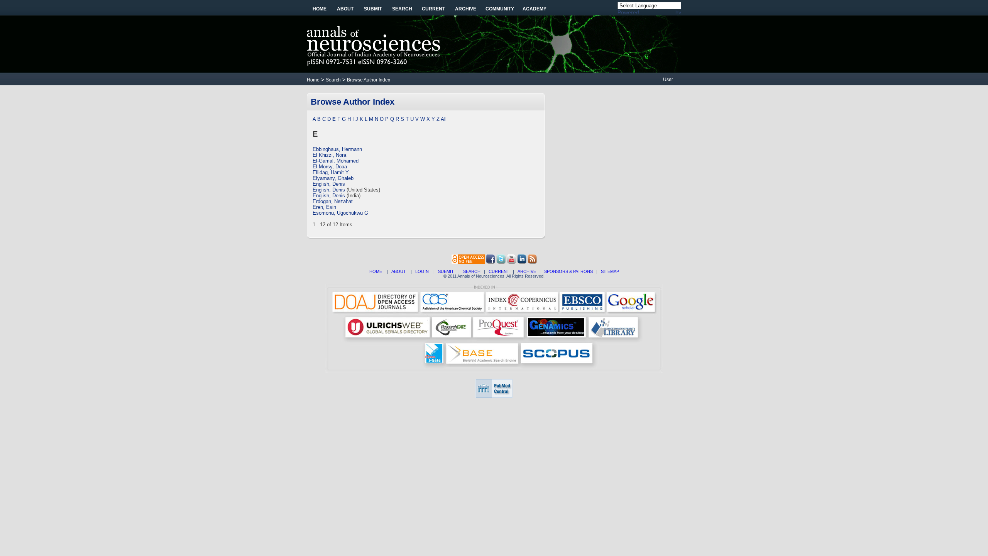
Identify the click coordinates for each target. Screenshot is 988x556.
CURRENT (499, 271)
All (444, 119)
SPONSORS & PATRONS (568, 271)
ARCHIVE (527, 271)
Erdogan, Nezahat (333, 201)
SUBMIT (446, 271)
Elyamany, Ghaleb (333, 178)
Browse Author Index (368, 80)
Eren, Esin (324, 207)
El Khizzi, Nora (329, 155)
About (345, 9)
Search (402, 9)
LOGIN (422, 271)
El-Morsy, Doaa (330, 167)
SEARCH (471, 271)
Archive (465, 9)
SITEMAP (610, 271)
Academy (534, 9)
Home (320, 9)
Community (500, 9)
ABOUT (398, 271)
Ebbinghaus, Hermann (337, 149)
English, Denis (329, 184)
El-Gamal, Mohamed (336, 161)
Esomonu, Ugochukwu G (340, 213)
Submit (373, 9)
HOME (375, 271)
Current (433, 9)
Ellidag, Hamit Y (331, 172)
